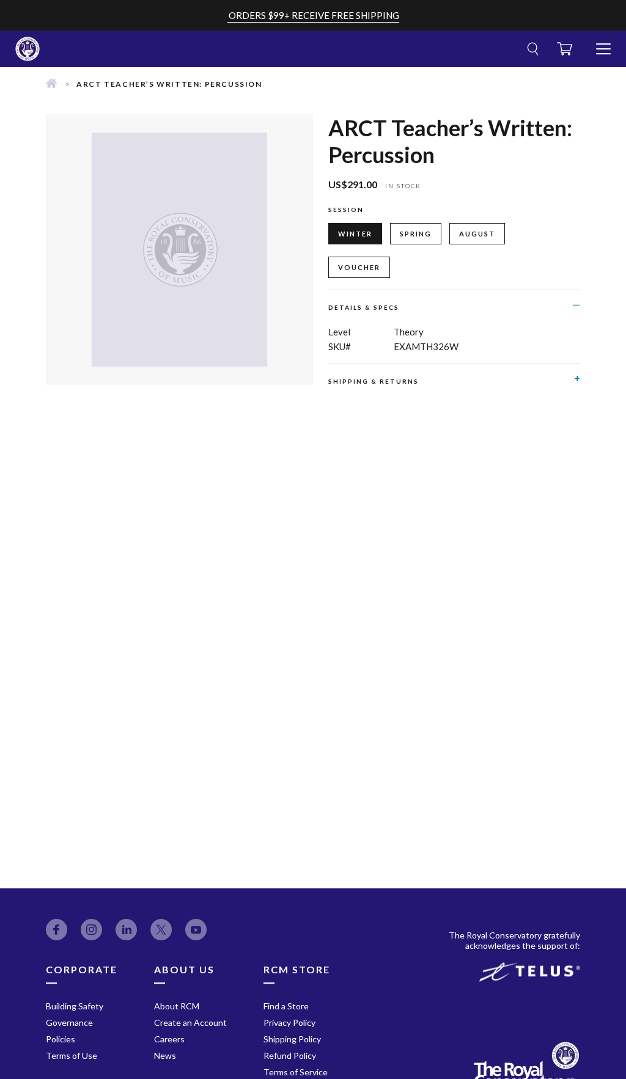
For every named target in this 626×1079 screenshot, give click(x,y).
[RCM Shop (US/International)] (51, 84)
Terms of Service (295, 1072)
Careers (169, 1039)
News (165, 1055)
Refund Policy (289, 1055)
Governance (69, 1022)
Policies (60, 1039)
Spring (416, 234)
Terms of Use (71, 1055)
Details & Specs (363, 307)
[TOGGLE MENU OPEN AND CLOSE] (603, 44)
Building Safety (74, 1006)
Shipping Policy (292, 1039)
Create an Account (190, 1022)
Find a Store (286, 1006)
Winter (355, 234)
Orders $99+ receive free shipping (314, 15)
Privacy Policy (289, 1022)
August (477, 234)
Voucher (359, 267)
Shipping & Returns (373, 381)
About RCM (176, 1006)
